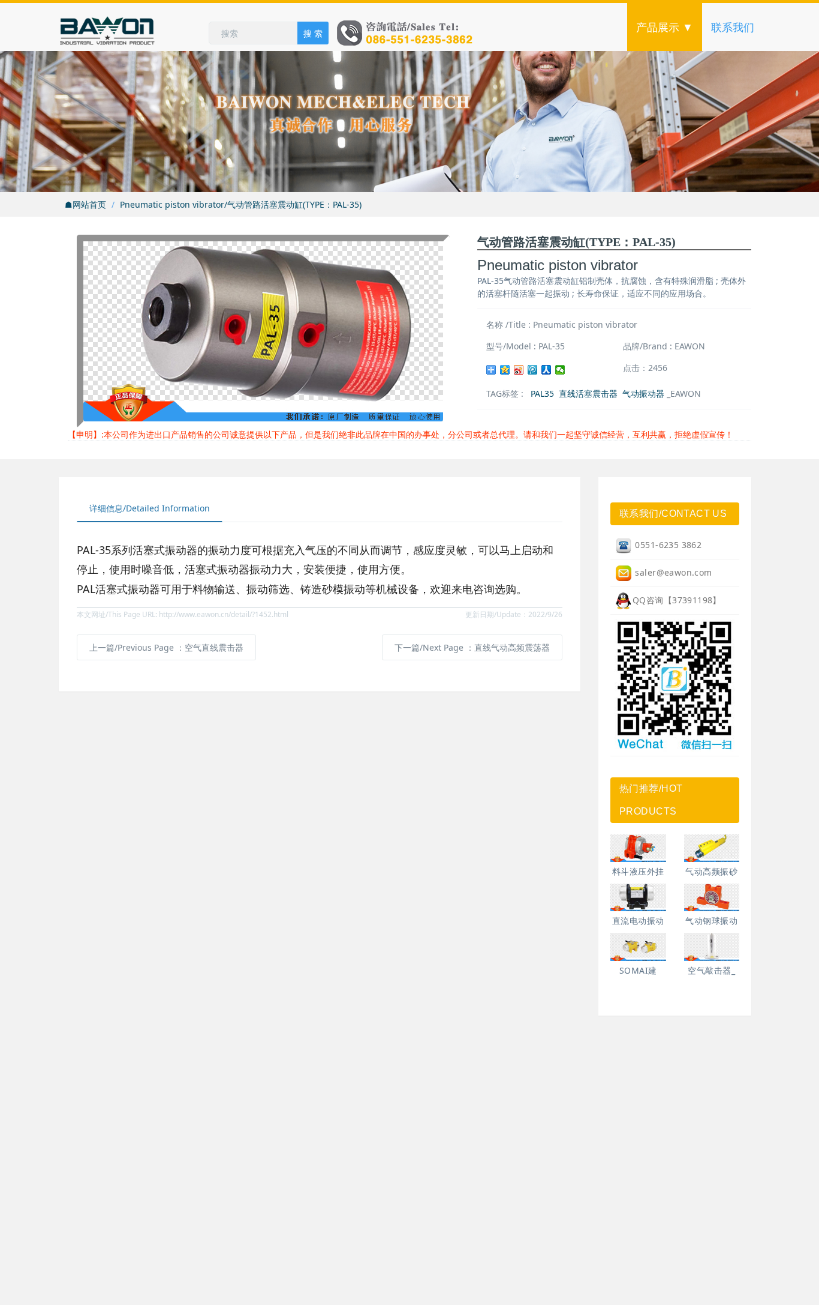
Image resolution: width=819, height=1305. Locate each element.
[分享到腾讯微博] (533, 370)
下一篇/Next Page (472, 647)
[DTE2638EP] (712, 848)
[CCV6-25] (638, 848)
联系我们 (732, 27)
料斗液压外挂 (638, 871)
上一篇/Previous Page (166, 647)
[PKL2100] (712, 946)
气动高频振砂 (711, 871)
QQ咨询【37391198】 (677, 600)
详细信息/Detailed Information (149, 508)
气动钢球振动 (711, 920)
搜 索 (313, 33)
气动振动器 (643, 393)
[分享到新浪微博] (519, 370)
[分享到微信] (560, 370)
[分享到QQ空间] (505, 370)
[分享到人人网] (546, 370)
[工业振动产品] (134, 27)
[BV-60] (712, 897)
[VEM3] (638, 946)
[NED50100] (638, 897)
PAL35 (542, 393)
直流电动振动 (638, 920)
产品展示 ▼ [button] (664, 27)
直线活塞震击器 (588, 393)
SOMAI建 (638, 970)
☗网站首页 (85, 204)
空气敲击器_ (711, 970)
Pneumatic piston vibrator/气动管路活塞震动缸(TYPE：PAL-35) (241, 204)
